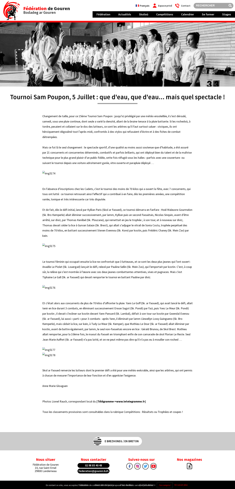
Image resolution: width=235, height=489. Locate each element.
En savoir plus (181, 484)
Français (144, 5)
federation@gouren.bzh (93, 471)
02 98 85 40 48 (93, 465)
